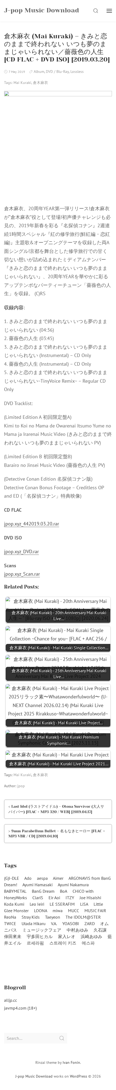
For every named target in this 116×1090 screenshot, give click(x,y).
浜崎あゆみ (91, 936)
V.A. (54, 923)
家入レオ (66, 936)
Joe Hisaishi (90, 897)
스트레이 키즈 (62, 943)
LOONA (40, 910)
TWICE (10, 923)
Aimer (58, 878)
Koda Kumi (14, 904)
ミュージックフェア (41, 930)
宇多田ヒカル (40, 936)
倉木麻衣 (40, 82)
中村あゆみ (77, 930)
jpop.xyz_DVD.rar (21, 551)
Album (39, 71)
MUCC (73, 910)
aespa (42, 878)
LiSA (84, 904)
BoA (63, 891)
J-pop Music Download (34, 1076)
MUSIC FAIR (95, 910)
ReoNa (10, 917)
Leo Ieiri (37, 904)
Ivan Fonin (71, 1062)
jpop (21, 785)
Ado (28, 878)
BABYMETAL (15, 891)
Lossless (77, 71)
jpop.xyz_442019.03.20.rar (31, 524)
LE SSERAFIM (62, 904)
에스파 (88, 943)
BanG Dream (43, 891)
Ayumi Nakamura (73, 884)
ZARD (89, 923)
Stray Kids (31, 917)
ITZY (70, 897)
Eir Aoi (54, 897)
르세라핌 (35, 943)
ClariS (37, 897)
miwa (58, 910)
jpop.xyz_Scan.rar (22, 574)
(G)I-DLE (11, 878)
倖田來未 (12, 936)
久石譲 (100, 930)
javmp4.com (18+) (20, 1008)
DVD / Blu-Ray (57, 71)
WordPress (78, 1076)
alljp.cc (10, 1000)
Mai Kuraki (22, 82)
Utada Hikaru (34, 923)
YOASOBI (70, 923)
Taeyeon (52, 917)
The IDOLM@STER (83, 917)
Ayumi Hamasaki (37, 884)
